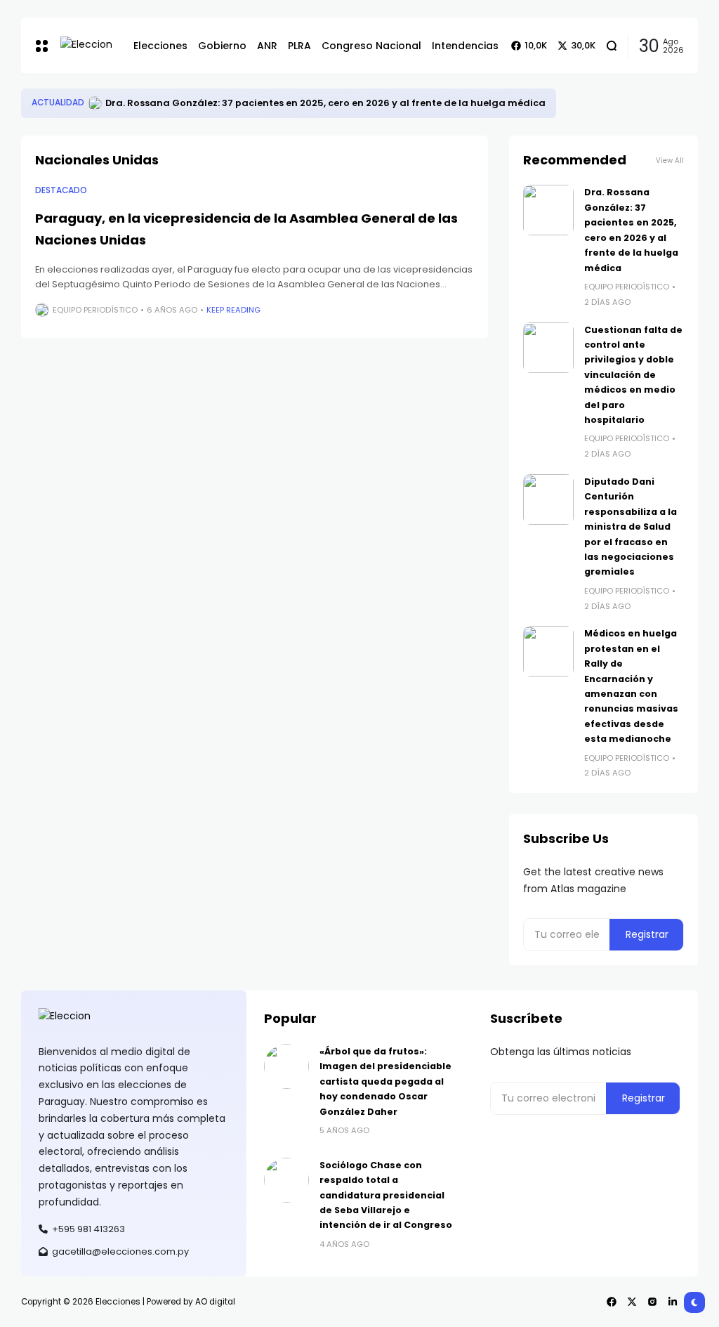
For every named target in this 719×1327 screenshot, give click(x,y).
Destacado (61, 190)
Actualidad (58, 102)
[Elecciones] (86, 45)
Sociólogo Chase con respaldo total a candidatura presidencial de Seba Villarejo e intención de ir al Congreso (385, 1195)
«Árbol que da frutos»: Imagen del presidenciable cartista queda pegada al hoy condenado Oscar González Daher (385, 1081)
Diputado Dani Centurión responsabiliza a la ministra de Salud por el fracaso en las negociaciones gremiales (630, 526)
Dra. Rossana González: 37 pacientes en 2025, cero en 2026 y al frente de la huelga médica (325, 103)
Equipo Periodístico (95, 309)
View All (670, 160)
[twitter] (632, 1302)
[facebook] (611, 1302)
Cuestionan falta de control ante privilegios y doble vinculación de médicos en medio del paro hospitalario (633, 375)
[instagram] (652, 1302)
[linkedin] (673, 1302)
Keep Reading (233, 309)
